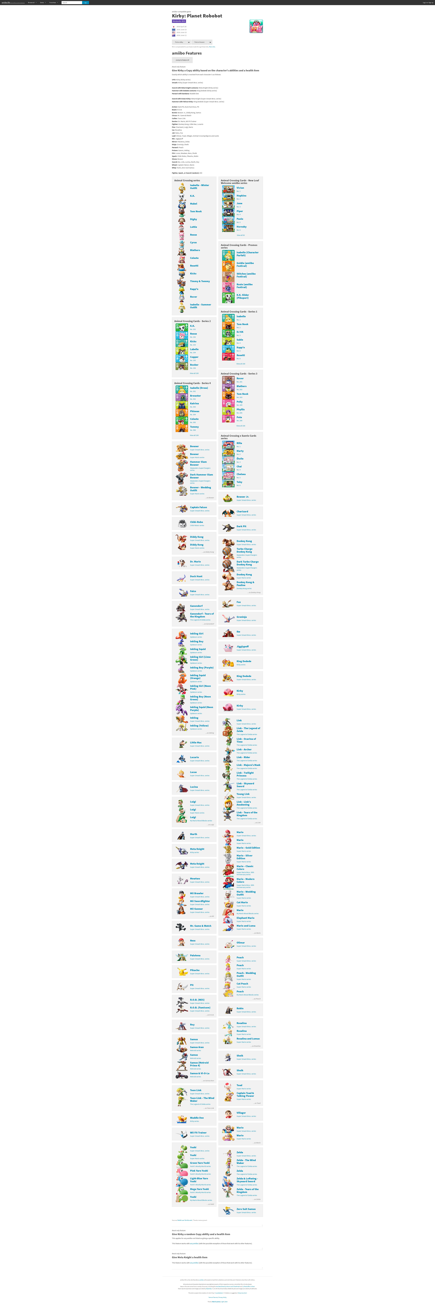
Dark (226, 1302)
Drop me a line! (242, 1293)
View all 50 (241, 235)
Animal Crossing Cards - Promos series (239, 246)
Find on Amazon (199, 42)
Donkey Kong (256, 592)
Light (222, 1302)
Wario (258, 1143)
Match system (216, 1302)
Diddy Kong (209, 552)
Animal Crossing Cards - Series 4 (192, 383)
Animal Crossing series (187, 180)
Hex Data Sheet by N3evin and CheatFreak (228, 1286)
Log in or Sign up (428, 3)
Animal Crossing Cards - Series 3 (239, 373)
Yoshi (212, 1204)
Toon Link (210, 1108)
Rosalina (257, 1046)
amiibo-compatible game (181, 11)
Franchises (52, 3)
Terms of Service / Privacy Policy (218, 1297)
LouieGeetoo (219, 1293)
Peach (258, 999)
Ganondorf (210, 624)
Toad (259, 1103)
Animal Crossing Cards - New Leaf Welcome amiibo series (240, 182)
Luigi (212, 824)
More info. (212, 47)
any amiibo (194, 1243)
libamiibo (209, 1288)
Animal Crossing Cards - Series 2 (192, 321)
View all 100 (240, 364)
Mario (258, 933)
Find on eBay (179, 42)
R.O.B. (211, 1015)
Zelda (258, 1199)
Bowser (211, 497)
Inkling (211, 733)
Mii (213, 916)
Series (42, 3)
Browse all (31, 3)
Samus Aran (209, 1080)
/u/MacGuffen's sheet (248, 1286)
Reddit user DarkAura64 (185, 1220)
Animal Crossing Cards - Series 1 (239, 311)
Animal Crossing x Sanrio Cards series (238, 437)
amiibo (201, 1280)
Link (259, 822)
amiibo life (13, 2)
